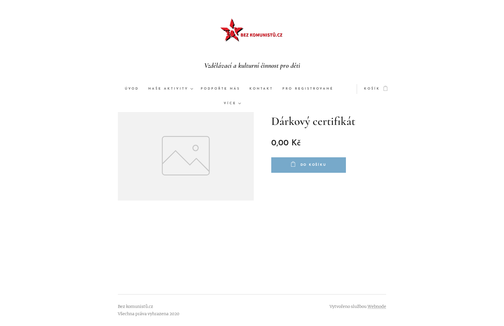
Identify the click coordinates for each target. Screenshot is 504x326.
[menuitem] (134, 89)
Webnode (377, 306)
